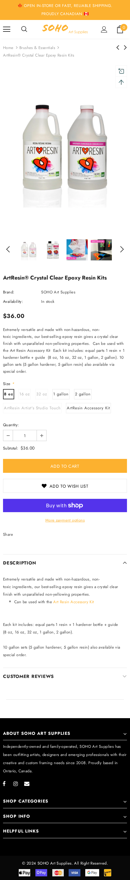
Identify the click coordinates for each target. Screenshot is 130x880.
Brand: (8, 292)
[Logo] (65, 29)
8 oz (8, 394)
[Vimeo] (26, 783)
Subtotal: (10, 448)
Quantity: (11, 425)
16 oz (24, 394)
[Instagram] (15, 783)
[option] (65, 149)
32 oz (41, 394)
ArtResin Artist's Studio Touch (32, 408)
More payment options (65, 520)
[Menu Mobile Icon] (6, 29)
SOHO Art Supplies (58, 292)
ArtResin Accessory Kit (88, 408)
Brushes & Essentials (37, 48)
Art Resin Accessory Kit (74, 602)
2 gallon (83, 394)
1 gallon (61, 394)
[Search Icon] (24, 29)
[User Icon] (104, 29)
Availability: (13, 301)
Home (8, 48)
